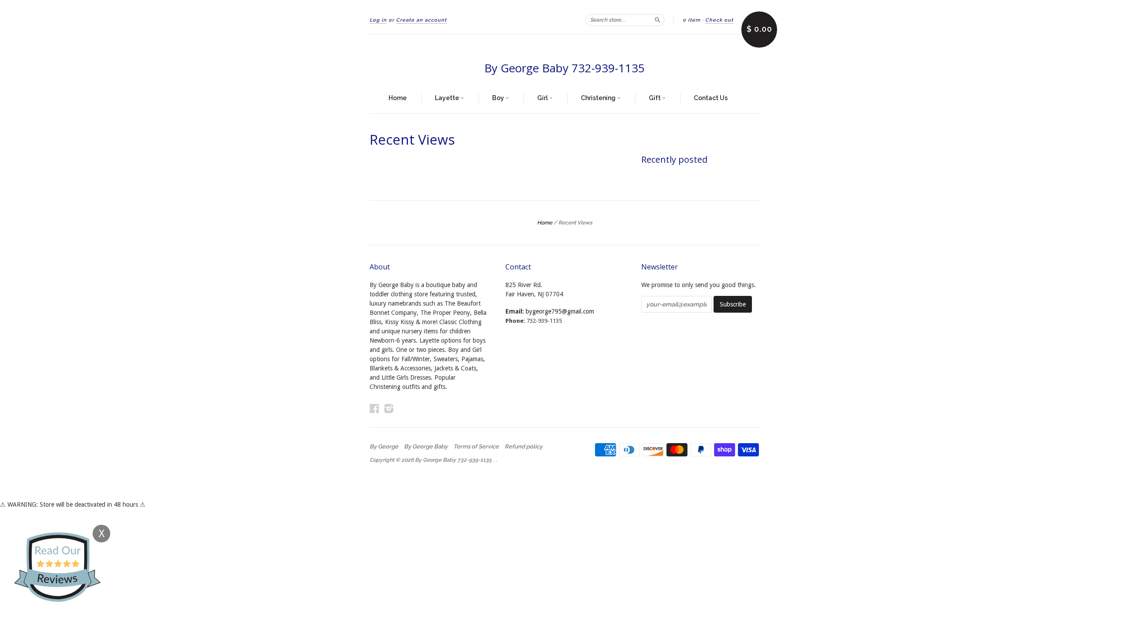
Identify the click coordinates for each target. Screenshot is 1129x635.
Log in (378, 20)
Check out (719, 20)
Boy (498, 97)
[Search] (657, 19)
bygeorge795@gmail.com (560, 311)
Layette (447, 97)
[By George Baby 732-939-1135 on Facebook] (374, 408)
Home (398, 97)
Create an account (421, 20)
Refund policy (523, 447)
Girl (543, 97)
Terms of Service (476, 447)
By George (384, 447)
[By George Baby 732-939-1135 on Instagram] (389, 408)
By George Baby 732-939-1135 (564, 68)
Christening (599, 97)
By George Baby (426, 447)
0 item (691, 20)
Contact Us (711, 97)
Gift (655, 97)
